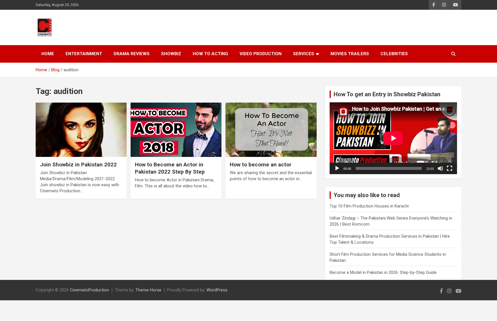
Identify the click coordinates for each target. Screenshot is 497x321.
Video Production (261, 53)
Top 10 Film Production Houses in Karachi (369, 206)
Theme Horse (148, 290)
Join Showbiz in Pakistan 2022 (78, 164)
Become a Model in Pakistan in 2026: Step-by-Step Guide (383, 272)
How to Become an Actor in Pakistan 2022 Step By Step (170, 168)
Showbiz (171, 53)
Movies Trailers (349, 53)
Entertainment (84, 53)
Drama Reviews (132, 53)
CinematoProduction (89, 290)
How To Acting (210, 53)
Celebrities (394, 53)
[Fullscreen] (449, 168)
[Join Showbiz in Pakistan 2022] (81, 129)
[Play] (337, 168)
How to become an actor (260, 164)
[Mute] (440, 168)
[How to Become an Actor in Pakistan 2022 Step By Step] (176, 129)
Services (303, 53)
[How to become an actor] (271, 129)
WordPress (217, 290)
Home (47, 53)
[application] (393, 138)
